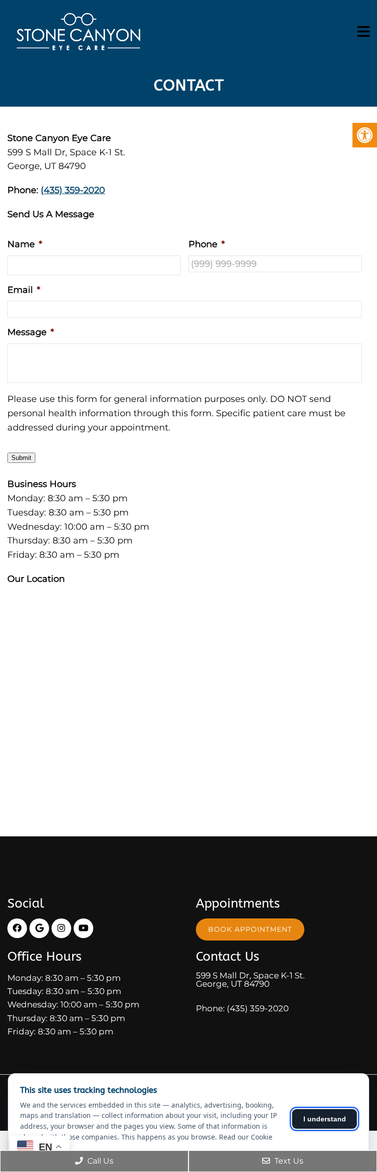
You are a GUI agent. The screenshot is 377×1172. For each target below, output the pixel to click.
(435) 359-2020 (73, 190)
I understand (324, 1119)
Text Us (287, 1161)
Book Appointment (250, 929)
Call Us (99, 1161)
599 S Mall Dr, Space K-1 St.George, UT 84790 (250, 980)
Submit (21, 457)
